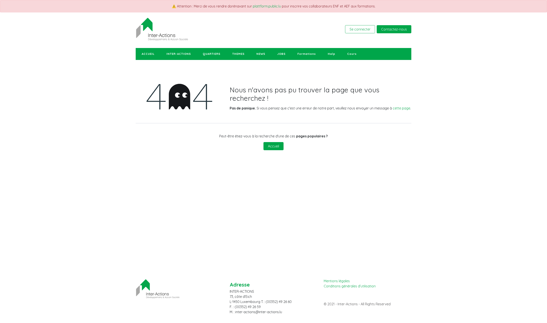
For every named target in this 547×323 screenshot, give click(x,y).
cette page (401, 108)
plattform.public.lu (267, 6)
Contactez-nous (394, 29)
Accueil (273, 146)
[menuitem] (148, 54)
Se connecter (360, 29)
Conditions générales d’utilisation (350, 286)
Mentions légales (337, 281)
